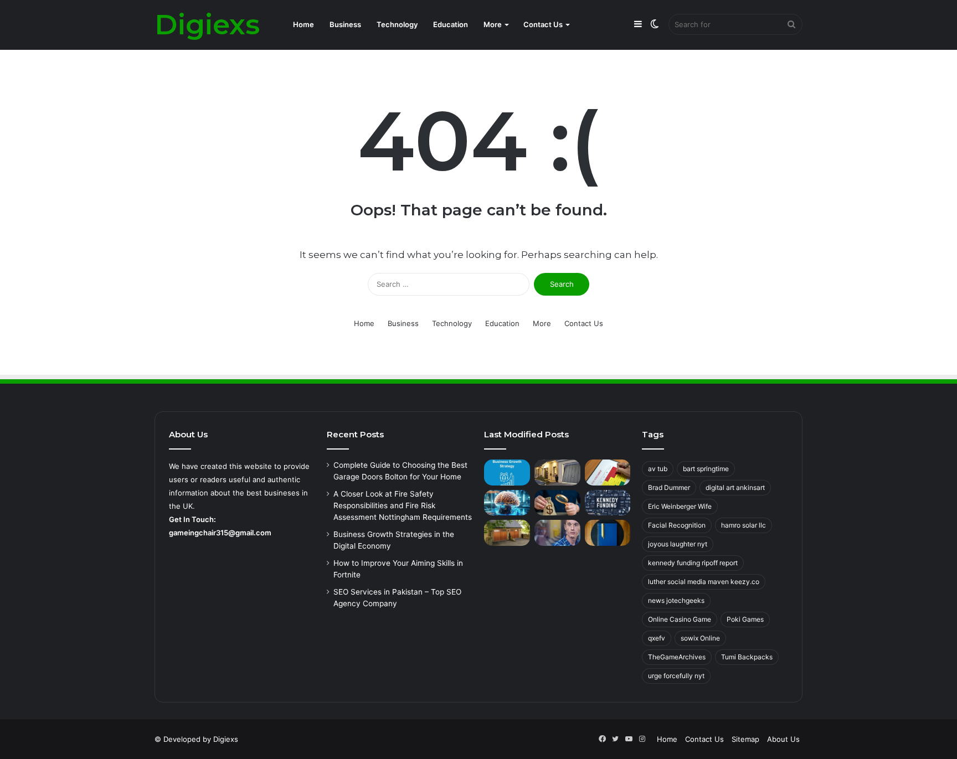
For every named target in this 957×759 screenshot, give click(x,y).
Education (450, 24)
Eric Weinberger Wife (680, 506)
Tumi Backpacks (747, 657)
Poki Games (745, 619)
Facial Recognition (677, 525)
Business (345, 24)
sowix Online (700, 638)
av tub (657, 468)
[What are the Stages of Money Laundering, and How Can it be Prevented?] (557, 503)
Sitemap (745, 739)
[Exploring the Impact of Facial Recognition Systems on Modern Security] (557, 533)
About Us (783, 739)
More (492, 24)
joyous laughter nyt (677, 544)
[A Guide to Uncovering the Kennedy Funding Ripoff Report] (608, 503)
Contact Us (543, 24)
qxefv (656, 638)
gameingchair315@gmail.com (220, 532)
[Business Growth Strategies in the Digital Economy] (507, 472)
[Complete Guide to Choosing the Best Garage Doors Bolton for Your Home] (557, 472)
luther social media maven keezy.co (703, 581)
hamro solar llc (743, 525)
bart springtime (706, 468)
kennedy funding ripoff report (693, 563)
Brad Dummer (669, 487)
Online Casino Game (679, 619)
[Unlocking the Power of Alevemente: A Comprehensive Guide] (507, 503)
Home (303, 24)
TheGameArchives (677, 657)
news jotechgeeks (676, 600)
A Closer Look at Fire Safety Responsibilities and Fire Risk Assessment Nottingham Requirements (402, 505)
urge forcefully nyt (676, 676)
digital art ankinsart (735, 487)
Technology (397, 24)
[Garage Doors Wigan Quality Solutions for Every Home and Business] (507, 533)
